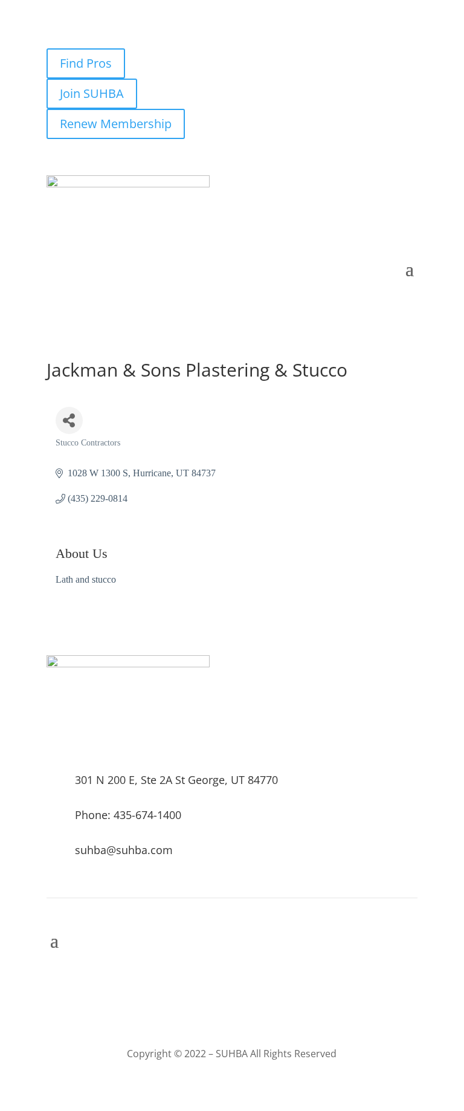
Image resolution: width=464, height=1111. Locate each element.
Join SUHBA (92, 93)
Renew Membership (116, 123)
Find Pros (86, 63)
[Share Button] (69, 420)
